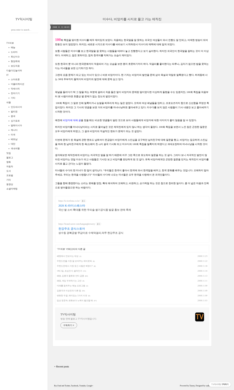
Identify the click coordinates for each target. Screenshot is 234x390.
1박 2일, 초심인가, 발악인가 (69, 271)
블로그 (9, 157)
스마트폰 (15, 79)
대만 (12, 144)
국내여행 (15, 148)
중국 (12, 116)
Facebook (74, 386)
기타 (12, 98)
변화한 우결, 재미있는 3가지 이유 (72, 295)
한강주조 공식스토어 (71, 228)
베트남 (14, 139)
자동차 (9, 166)
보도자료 (15, 66)
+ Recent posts (61, 366)
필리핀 (14, 111)
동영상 (9, 184)
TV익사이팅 (23, 19)
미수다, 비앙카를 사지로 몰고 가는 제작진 (132, 19)
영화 (8, 162)
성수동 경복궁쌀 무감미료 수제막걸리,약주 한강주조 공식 (90, 233)
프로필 (9, 175)
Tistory (192, 386)
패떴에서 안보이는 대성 (67, 256)
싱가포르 (15, 121)
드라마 (14, 52)
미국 (12, 135)
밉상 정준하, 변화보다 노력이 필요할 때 (75, 300)
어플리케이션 (17, 84)
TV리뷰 (10, 43)
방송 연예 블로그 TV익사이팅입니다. (78, 319)
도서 (8, 171)
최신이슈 (15, 57)
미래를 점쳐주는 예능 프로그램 (71, 286)
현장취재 (15, 61)
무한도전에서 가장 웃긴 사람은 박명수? (75, 266)
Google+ (90, 386)
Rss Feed (57, 386)
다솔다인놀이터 (14, 70)
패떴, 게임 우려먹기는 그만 (69, 281)
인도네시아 (16, 107)
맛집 (8, 153)
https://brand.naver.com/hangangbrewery (76, 224)
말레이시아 (16, 125)
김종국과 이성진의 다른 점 (69, 290)
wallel (208, 386)
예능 (12, 47)
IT (7, 75)
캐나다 (14, 130)
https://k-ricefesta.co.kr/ (69, 201)
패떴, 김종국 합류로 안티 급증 (70, 276)
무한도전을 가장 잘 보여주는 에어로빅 (74, 261)
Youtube (82, 386)
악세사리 (15, 89)
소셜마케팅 (12, 189)
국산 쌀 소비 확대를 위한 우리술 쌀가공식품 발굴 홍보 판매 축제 (94, 209)
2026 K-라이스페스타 (71, 205)
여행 (8, 102)
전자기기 (15, 93)
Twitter (67, 386)
